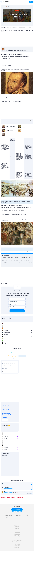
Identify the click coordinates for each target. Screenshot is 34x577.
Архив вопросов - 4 (17, 526)
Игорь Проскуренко (7, 434)
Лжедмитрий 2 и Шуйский (6, 413)
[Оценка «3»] (12, 356)
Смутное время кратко (10, 126)
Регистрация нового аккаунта (17, 511)
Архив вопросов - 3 (17, 525)
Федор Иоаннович (14, 301)
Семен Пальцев (6, 447)
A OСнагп (5, 449)
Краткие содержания (8, 515)
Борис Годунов (13, 306)
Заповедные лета (4, 408)
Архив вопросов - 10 (17, 535)
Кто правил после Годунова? (6, 405)
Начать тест (17, 310)
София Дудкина (6, 436)
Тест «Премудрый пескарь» (8, 492)
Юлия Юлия (5, 438)
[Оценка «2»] (10, 356)
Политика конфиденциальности (17, 541)
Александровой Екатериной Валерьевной (14, 49)
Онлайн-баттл (18, 515)
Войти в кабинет (17, 509)
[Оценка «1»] (9, 356)
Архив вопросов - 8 (17, 532)
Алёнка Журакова (6, 445)
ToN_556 (5, 443)
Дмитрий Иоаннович (14, 304)
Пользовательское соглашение (17, 540)
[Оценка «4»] (14, 356)
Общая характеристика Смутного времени (8, 363)
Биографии (6, 513)
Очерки (6, 517)
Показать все (5, 419)
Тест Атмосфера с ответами (8, 488)
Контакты (27, 513)
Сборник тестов (18, 513)
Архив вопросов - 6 (17, 529)
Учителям (27, 515)
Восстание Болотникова (5, 409)
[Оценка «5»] (16, 356)
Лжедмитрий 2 (4, 410)
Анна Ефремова (6, 440)
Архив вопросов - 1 (17, 522)
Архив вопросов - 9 (17, 534)
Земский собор (4, 417)
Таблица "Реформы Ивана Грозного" (7, 414)
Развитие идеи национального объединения (8, 366)
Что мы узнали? (4, 368)
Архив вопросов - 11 (17, 536)
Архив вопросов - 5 (17, 528)
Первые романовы (9, 130)
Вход (31, 1)
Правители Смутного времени (6, 365)
